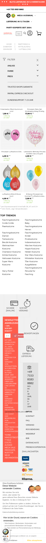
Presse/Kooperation (35, 447)
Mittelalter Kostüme (34, 258)
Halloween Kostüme (11, 258)
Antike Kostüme (9, 255)
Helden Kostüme (32, 252)
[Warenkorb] (39, 33)
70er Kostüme (31, 261)
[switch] (5, 539)
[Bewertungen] (34, 326)
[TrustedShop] (10, 16)
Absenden (21, 335)
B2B (27, 438)
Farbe (11, 71)
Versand (30, 425)
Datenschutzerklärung (16, 412)
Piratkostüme (31, 239)
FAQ (27, 420)
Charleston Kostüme (11, 252)
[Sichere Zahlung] (14, 303)
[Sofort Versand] (27, 303)
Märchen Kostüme (33, 245)
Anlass (11, 65)
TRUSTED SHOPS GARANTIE (20, 87)
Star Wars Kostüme (33, 255)
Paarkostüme (8, 226)
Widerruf (30, 434)
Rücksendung (32, 429)
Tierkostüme (7, 239)
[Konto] (29, 33)
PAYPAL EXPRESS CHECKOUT (20, 93)
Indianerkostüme (32, 242)
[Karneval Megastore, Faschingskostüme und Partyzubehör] (8, 33)
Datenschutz (32, 443)
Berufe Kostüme (9, 242)
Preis (10, 76)
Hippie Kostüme (32, 249)
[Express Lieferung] (30, 348)
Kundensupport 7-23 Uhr (20, 100)
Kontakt (30, 416)
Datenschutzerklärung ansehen (13, 512)
